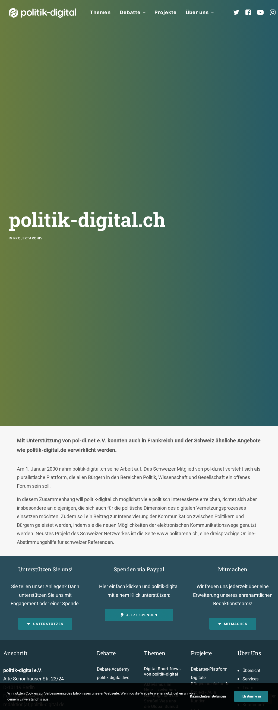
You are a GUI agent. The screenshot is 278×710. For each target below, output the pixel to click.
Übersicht (251, 670)
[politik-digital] (42, 13)
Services (250, 679)
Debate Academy (113, 669)
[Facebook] (250, 12)
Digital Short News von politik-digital (162, 671)
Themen (100, 12)
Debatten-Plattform (209, 669)
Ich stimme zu (251, 696)
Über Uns (249, 653)
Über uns (197, 12)
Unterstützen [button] (48, 624)
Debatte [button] (130, 12)
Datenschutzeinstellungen (208, 696)
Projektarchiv (28, 238)
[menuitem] (100, 12)
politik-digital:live (113, 677)
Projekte (165, 12)
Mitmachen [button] (236, 624)
